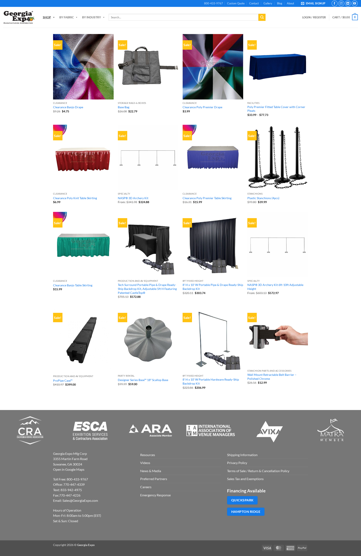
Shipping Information (242, 455)
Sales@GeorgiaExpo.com (80, 500)
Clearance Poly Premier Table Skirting (207, 198)
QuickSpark (242, 500)
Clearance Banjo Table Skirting (72, 285)
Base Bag (123, 107)
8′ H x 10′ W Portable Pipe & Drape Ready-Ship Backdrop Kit (213, 287)
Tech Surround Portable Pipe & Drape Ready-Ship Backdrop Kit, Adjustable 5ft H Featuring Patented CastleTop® (147, 288)
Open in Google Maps (68, 469)
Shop (47, 17)
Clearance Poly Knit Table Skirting (75, 198)
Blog (279, 3)
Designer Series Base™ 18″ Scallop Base (143, 380)
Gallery (267, 3)
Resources (147, 455)
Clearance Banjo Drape (68, 107)
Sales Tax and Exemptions (245, 479)
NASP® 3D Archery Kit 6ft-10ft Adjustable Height (275, 287)
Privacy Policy (237, 463)
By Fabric (66, 17)
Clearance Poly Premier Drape (202, 107)
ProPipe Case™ (62, 380)
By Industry (91, 17)
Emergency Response (155, 495)
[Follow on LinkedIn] (348, 3)
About (290, 3)
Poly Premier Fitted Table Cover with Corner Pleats (276, 109)
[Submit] (262, 17)
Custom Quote (236, 3)
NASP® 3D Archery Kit (133, 198)
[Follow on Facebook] (335, 3)
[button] (314, 3)
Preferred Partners (153, 479)
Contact (254, 3)
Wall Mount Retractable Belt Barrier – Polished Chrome (271, 376)
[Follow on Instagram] (341, 3)
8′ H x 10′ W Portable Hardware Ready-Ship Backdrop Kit (211, 381)
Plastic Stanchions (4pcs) (263, 198)
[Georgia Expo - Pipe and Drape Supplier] (18, 17)
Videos (145, 463)
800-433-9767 (213, 3)
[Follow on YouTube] (355, 3)
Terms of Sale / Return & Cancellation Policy (258, 471)
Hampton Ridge (245, 511)
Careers (145, 487)
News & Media (150, 471)
